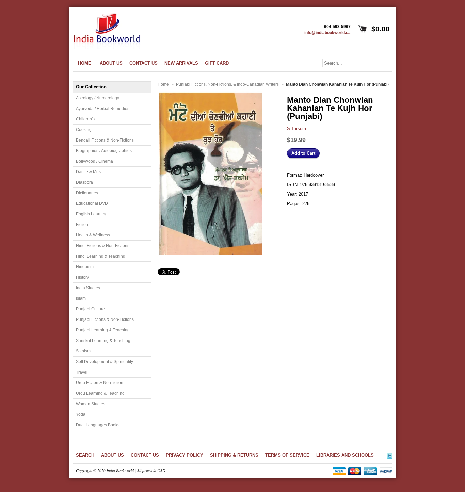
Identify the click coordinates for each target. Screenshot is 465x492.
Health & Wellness (93, 235)
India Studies (88, 287)
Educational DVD (92, 203)
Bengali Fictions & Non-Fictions (105, 140)
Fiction (82, 224)
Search (85, 455)
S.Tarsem (296, 128)
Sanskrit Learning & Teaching (103, 340)
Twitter (389, 454)
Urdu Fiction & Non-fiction (99, 382)
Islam (81, 298)
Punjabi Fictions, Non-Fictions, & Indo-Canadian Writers (227, 84)
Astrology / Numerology (97, 98)
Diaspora (84, 182)
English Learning (92, 214)
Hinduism (85, 266)
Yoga (80, 414)
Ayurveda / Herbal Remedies (102, 108)
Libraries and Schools (345, 455)
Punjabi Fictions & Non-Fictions (105, 319)
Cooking (84, 129)
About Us (112, 455)
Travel (81, 372)
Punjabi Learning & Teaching (103, 330)
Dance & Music (90, 171)
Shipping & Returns (234, 455)
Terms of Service (287, 455)
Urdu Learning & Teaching (100, 393)
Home (163, 84)
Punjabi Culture (90, 309)
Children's (85, 119)
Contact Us (145, 455)
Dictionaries (87, 193)
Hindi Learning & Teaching (100, 256)
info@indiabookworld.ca (327, 32)
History (82, 277)
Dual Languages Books (97, 425)
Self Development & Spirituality (104, 361)
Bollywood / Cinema (94, 161)
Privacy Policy (184, 455)
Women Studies (90, 403)
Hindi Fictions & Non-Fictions (102, 245)
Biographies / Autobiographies (104, 150)
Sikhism (83, 351)
